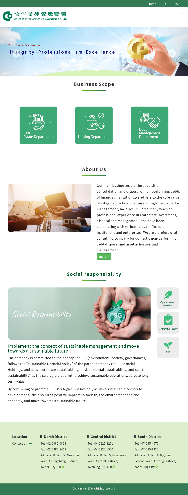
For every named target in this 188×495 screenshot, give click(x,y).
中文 (176, 3)
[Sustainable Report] (168, 322)
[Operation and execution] (168, 298)
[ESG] (168, 347)
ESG (164, 3)
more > (104, 256)
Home (152, 3)
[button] (14, 51)
